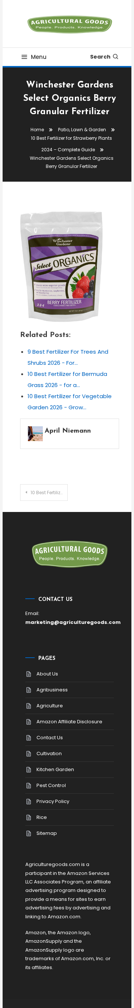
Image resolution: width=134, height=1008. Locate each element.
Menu (39, 57)
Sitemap (46, 833)
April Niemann (68, 431)
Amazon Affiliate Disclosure (69, 721)
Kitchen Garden (55, 769)
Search (100, 56)
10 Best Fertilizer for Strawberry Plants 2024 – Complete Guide (49, 492)
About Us (47, 673)
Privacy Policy (52, 801)
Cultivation (49, 753)
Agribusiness (52, 689)
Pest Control (51, 785)
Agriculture (49, 705)
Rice (41, 817)
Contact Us (49, 737)
